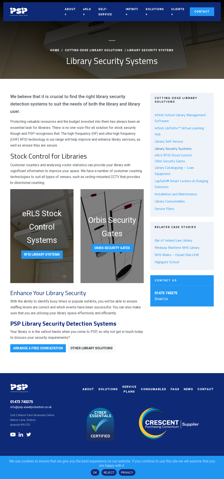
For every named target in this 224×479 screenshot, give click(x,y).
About (70, 9)
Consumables (153, 389)
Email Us (161, 299)
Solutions (155, 9)
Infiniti (132, 9)
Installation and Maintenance (176, 194)
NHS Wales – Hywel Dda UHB (177, 254)
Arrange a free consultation (38, 348)
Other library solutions (91, 348)
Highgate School (167, 262)
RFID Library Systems (42, 254)
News (188, 389)
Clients (178, 9)
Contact (202, 11)
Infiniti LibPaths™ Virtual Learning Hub (179, 131)
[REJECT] (218, 467)
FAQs (175, 389)
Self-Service (105, 12)
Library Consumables (170, 201)
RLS (87, 9)
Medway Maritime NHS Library (177, 247)
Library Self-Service (169, 141)
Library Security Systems (173, 148)
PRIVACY (127, 472)
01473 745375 (21, 402)
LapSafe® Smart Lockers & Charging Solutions (181, 183)
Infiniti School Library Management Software (180, 117)
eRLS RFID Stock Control (173, 155)
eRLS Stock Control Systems (42, 227)
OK (95, 472)
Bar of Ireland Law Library (173, 240)
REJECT (109, 472)
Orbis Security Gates (112, 248)
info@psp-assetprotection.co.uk (31, 407)
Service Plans (164, 208)
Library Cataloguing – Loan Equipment (174, 170)
